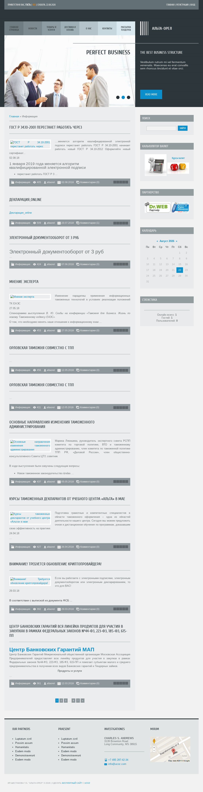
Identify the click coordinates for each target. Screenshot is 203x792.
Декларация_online (25, 199)
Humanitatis (22, 747)
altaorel (51, 182)
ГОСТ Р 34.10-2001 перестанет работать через (45, 127)
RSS (34, 4)
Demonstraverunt (25, 755)
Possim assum (24, 742)
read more (151, 94)
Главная (170, 4)
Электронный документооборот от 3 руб (44, 237)
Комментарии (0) (89, 182)
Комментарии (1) (89, 223)
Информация (22, 182)
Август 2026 (167, 241)
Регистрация (182, 4)
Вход (192, 4)
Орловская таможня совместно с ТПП (41, 348)
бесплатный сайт (72, 783)
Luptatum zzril (23, 738)
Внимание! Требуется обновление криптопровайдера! (55, 564)
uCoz (87, 783)
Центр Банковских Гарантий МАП (51, 650)
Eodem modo (23, 751)
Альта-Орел (162, 28)
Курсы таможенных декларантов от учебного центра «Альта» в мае (67, 499)
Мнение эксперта (23, 281)
